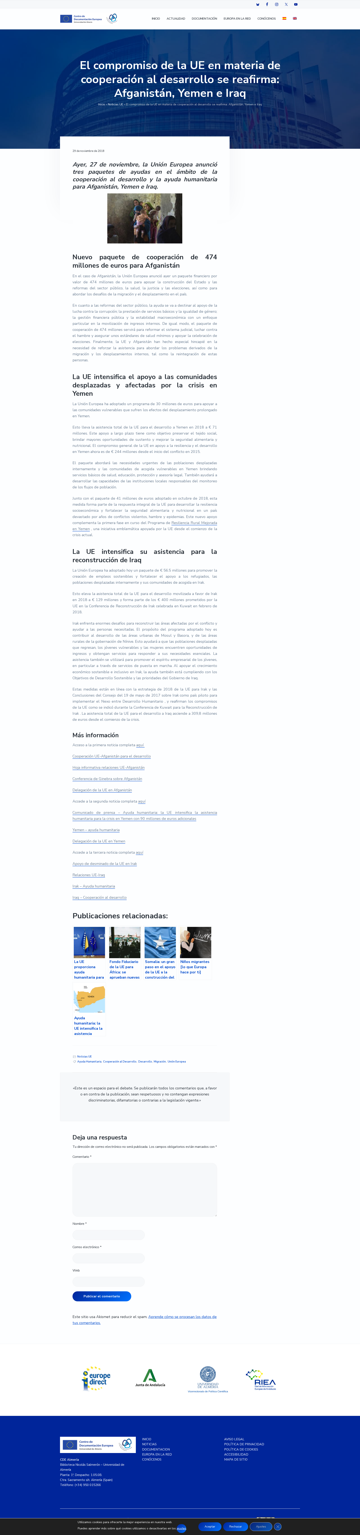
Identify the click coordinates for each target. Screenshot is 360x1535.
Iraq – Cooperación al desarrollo (99, 897)
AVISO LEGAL (234, 1439)
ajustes (181, 1528)
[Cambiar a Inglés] (295, 18)
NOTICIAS (149, 1444)
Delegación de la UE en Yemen (98, 841)
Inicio (101, 104)
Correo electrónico (86, 1247)
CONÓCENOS (151, 1459)
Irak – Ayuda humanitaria (93, 886)
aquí (140, 744)
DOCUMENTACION (156, 1449)
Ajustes (261, 1527)
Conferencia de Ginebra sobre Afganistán (107, 778)
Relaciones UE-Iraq (88, 874)
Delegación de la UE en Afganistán (102, 790)
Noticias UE (115, 104)
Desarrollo (145, 1062)
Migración (160, 1062)
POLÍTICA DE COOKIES (241, 1449)
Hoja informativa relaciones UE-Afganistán (108, 767)
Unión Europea (177, 1062)
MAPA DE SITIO (236, 1459)
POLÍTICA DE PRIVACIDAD (244, 1444)
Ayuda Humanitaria (89, 1062)
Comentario (81, 1156)
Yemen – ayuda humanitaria (96, 829)
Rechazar (235, 1527)
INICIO (146, 1439)
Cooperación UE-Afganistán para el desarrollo (111, 756)
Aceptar (210, 1527)
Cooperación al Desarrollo (119, 1062)
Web (76, 1270)
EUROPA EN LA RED (157, 1454)
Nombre (79, 1223)
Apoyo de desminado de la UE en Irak (104, 863)
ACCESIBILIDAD (236, 1454)
